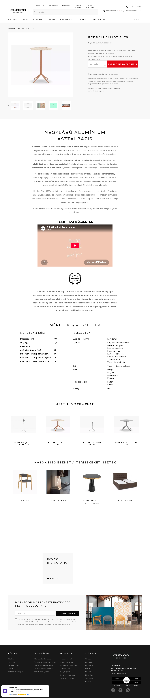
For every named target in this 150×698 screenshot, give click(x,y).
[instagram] (120, 690)
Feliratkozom (67, 613)
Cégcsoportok (53, 5)
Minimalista (89, 675)
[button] (49, 685)
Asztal (51, 20)
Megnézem (53, 579)
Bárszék (38, 20)
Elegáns (88, 681)
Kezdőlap (11, 28)
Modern (88, 672)
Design (87, 669)
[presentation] (9, 105)
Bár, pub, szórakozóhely (68, 665)
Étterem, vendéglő (66, 659)
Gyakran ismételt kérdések (43, 665)
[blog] (128, 690)
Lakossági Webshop (77, 6)
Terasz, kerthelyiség (67, 678)
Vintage (88, 659)
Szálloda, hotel (65, 669)
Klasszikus (89, 665)
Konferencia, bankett (67, 675)
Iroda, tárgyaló (65, 672)
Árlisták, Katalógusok (41, 672)
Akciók (135, 20)
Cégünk (11, 659)
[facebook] (113, 690)
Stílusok (13, 20)
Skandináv (89, 678)
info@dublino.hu (121, 673)
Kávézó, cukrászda (66, 662)
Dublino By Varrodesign (90, 6)
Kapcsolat (66, 5)
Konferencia (67, 20)
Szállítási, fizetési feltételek (43, 669)
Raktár (10, 669)
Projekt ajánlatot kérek (122, 64)
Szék (26, 20)
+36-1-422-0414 (118, 670)
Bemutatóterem (13, 665)
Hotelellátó (98, 20)
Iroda (83, 20)
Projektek (38, 5)
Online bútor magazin (16, 672)
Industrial (88, 662)
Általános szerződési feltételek (45, 662)
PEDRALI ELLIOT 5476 (25, 28)
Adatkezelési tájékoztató (43, 659)
